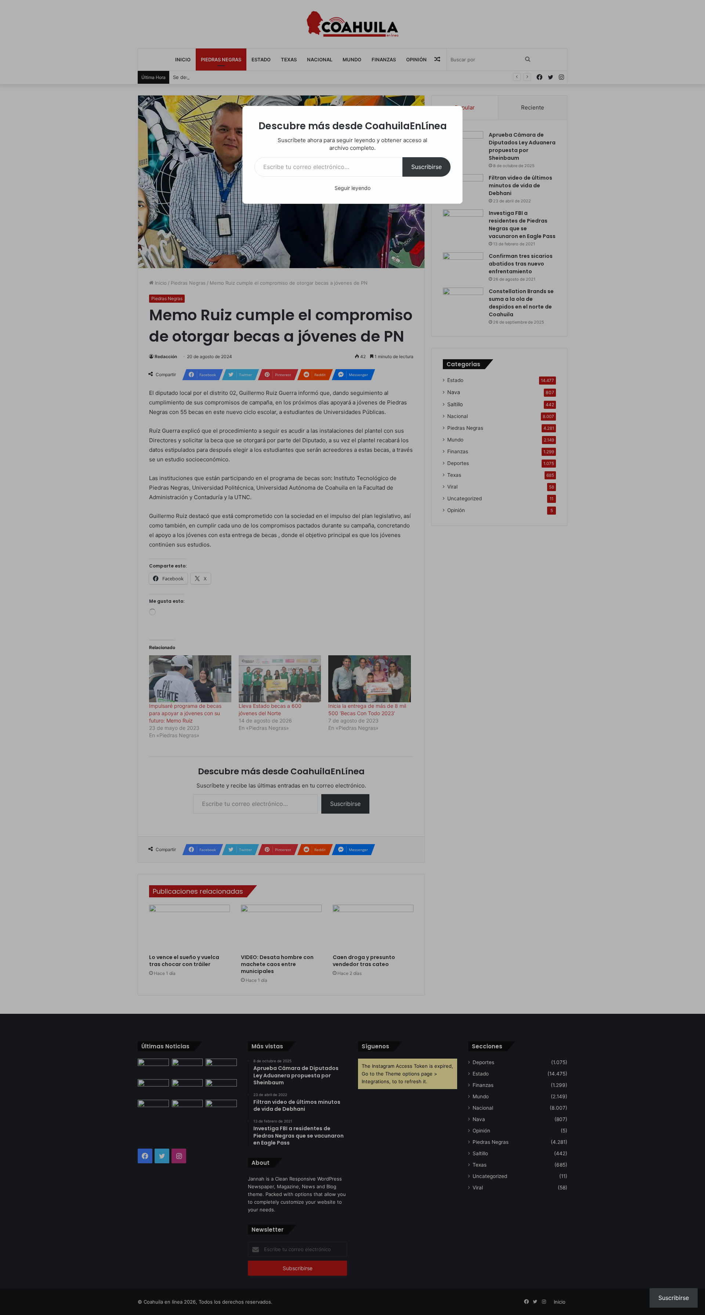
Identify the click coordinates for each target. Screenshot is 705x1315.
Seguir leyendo (352, 188)
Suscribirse (426, 166)
